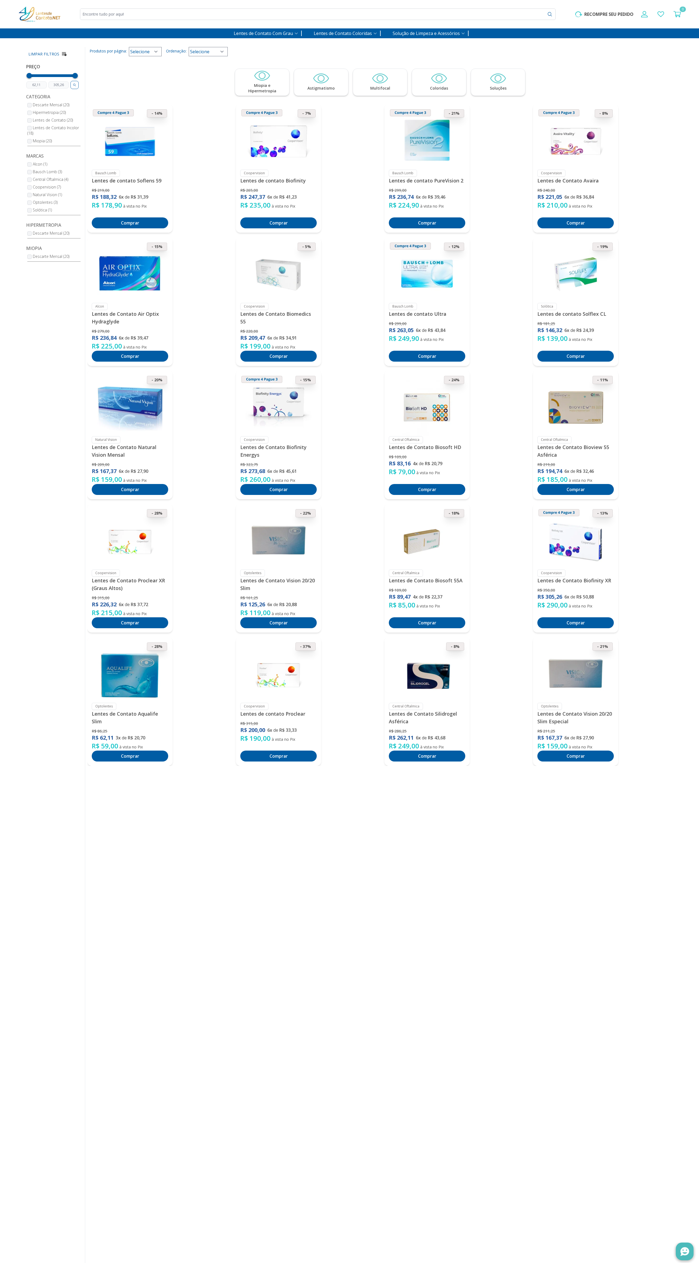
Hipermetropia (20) (49, 112)
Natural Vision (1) (47, 194)
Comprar (130, 223)
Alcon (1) (40, 164)
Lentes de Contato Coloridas (343, 33)
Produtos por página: (108, 51)
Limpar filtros (43, 54)
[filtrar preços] (74, 85)
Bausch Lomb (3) (47, 171)
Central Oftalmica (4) (50, 179)
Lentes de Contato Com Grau (263, 33)
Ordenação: (176, 51)
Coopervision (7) (47, 187)
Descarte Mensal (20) (51, 104)
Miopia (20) (42, 140)
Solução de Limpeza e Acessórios (426, 33)
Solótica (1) (42, 210)
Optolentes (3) (45, 202)
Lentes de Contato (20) (53, 120)
